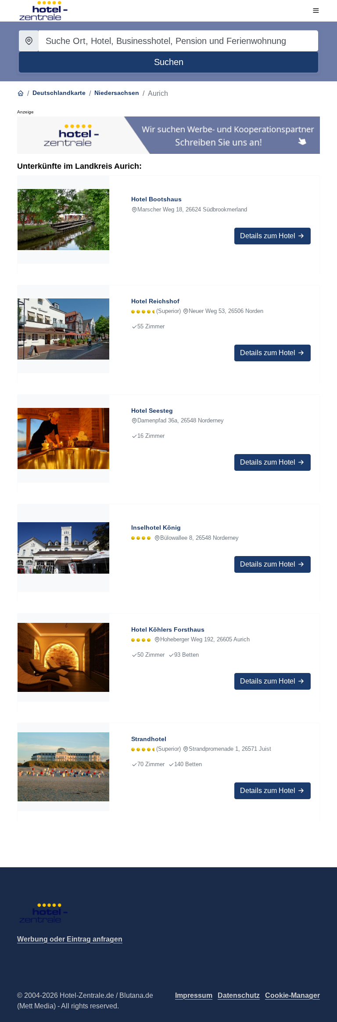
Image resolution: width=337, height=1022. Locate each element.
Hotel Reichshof (155, 301)
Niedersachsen (116, 92)
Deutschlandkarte (59, 92)
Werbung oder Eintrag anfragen (69, 939)
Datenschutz (239, 995)
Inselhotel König (156, 527)
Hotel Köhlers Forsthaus (167, 629)
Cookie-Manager (292, 995)
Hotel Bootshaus (156, 199)
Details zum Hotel (268, 236)
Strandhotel (148, 738)
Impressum (193, 995)
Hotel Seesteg (152, 410)
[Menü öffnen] (316, 10)
